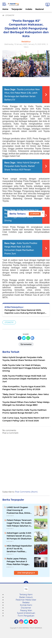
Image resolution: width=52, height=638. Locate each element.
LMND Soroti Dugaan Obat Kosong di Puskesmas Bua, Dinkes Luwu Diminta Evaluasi (19, 510)
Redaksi (26, 602)
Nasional (39, 9)
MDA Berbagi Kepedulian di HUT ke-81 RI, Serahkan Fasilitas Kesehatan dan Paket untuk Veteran (19, 548)
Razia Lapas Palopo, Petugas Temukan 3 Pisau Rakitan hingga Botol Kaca (17, 561)
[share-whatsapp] (28, 338)
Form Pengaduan (26, 616)
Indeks (28, 9)
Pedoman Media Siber (26, 600)
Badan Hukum (26, 597)
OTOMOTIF (9, 322)
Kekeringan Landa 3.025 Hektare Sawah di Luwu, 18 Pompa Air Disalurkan (19, 536)
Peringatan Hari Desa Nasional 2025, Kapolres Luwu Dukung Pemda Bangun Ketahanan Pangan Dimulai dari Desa (25, 311)
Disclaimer (26, 608)
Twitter (27, 625)
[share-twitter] (24, 338)
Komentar (27, 344)
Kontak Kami (26, 605)
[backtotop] (26, 583)
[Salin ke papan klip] (32, 338)
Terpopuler (16, 9)
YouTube (33, 625)
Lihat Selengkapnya (25, 573)
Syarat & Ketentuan (26, 613)
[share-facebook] (19, 338)
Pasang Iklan (26, 610)
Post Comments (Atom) (26, 492)
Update (35, 214)
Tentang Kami (26, 594)
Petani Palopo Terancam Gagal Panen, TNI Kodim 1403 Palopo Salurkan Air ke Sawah (19, 523)
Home (5, 9)
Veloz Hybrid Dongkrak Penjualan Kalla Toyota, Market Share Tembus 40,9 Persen (21, 166)
